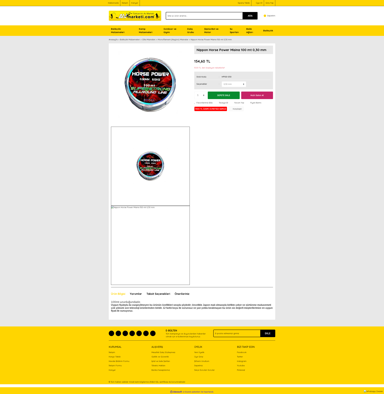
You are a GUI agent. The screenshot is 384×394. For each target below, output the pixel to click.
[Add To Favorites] (203, 102)
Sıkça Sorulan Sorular (204, 370)
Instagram (241, 361)
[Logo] (135, 15)
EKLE (267, 333)
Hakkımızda (113, 3)
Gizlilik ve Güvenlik (160, 356)
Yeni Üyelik (199, 352)
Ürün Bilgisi (118, 294)
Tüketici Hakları (158, 365)
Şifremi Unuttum (201, 361)
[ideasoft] (176, 391)
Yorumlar (136, 294)
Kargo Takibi (115, 356)
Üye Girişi (198, 356)
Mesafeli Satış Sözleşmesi (163, 352)
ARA (250, 15)
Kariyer (134, 3)
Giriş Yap (270, 3)
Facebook (241, 352)
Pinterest (241, 370)
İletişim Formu (115, 365)
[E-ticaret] (191, 391)
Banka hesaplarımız (161, 370)
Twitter (240, 356)
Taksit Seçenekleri (158, 294)
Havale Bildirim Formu (119, 361)
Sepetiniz (198, 365)
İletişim (125, 3)
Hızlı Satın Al (257, 95)
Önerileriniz (182, 294)
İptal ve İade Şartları (161, 361)
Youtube (241, 365)
